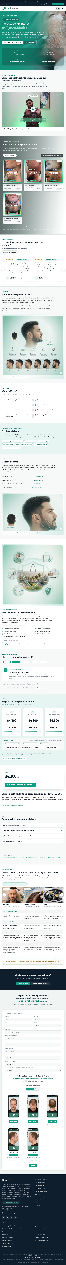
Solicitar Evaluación (7, 1242)
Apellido (36, 1012)
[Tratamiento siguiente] (62, 891)
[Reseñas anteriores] (3, 269)
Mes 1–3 (25, 662)
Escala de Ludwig (39, 1228)
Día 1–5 (5, 662)
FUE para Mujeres (39, 1196)
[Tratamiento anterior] (4, 891)
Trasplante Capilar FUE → (55, 854)
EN (56, 8)
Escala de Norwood (40, 1225)
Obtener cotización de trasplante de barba (19, 781)
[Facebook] (44, 4)
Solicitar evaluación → (32, 854)
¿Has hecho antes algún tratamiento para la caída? (19, 1064)
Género (36, 1019)
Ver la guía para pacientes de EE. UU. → (12, 644)
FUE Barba (37, 1199)
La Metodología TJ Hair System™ (10, 1222)
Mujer (36, 1085)
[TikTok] (49, 4)
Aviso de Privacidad (33, 1157)
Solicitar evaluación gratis (11, 42)
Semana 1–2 (15, 662)
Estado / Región (9, 1045)
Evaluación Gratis (58, 4)
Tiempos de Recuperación (41, 1237)
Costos (4, 1228)
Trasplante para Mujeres (41, 1187)
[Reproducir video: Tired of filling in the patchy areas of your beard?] (33, 109)
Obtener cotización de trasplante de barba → (14, 754)
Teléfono (8, 1025)
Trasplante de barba (10, 155)
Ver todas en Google (10, 252)
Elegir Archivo (13, 1117)
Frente (13, 1115)
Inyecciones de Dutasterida (9, 1239)
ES (59, 8)
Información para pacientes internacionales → (35, 644)
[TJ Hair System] (10, 8)
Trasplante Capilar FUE (40, 1179)
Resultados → (43, 854)
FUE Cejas (37, 1202)
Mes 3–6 (33, 662)
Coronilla (52, 1115)
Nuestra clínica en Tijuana (11, 1209)
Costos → (22, 854)
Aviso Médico (47, 1250)
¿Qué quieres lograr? (11, 1057)
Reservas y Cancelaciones (56, 1250)
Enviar (33, 1162)
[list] (33, 269)
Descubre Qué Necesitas (40, 979)
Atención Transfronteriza (33, 1251)
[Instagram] (46, 4)
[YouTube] (42, 4)
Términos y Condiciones (19, 1157)
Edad (6, 1019)
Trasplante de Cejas (40, 1184)
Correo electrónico (11, 1032)
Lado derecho (33, 1148)
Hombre (30, 1085)
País (6, 1038)
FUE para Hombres (39, 1193)
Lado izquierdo (14, 1148)
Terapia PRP (38, 1190)
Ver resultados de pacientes (51, 155)
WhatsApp (19, 4)
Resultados (5, 1231)
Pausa (38, 684)
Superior (33, 1115)
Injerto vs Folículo (39, 1222)
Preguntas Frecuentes (7, 1234)
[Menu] (62, 8)
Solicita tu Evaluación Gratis (54, 954)
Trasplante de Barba (40, 1181)
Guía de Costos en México (41, 1234)
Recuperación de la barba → (11, 854)
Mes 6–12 (42, 662)
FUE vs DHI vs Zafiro (40, 1231)
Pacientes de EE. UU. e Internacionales (12, 1225)
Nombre (7, 1012)
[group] (33, 917)
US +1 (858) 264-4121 (8, 4)
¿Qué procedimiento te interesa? (14, 1051)
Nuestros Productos (7, 1237)
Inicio (3, 15)
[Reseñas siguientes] (63, 269)
